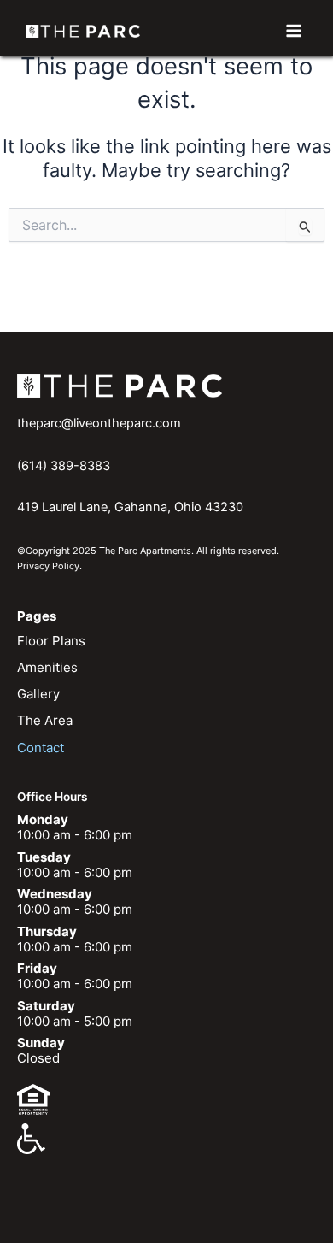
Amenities (47, 667)
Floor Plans (51, 641)
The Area (45, 720)
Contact (40, 747)
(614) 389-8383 (63, 466)
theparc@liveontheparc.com (99, 423)
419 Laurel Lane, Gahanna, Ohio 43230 (130, 507)
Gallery (38, 694)
